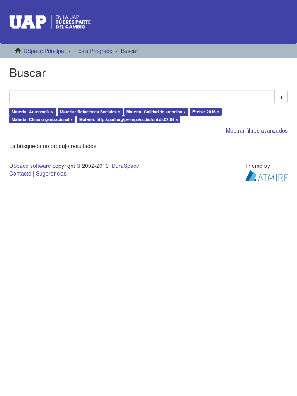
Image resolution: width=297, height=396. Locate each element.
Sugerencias (51, 173)
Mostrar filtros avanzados (257, 130)
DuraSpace (125, 165)
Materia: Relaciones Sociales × (90, 111)
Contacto (20, 173)
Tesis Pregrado (94, 51)
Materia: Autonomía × (32, 111)
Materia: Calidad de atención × (156, 111)
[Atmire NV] (266, 174)
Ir (281, 97)
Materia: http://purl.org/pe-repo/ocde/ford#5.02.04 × (128, 119)
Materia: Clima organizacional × (42, 119)
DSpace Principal (44, 51)
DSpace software (30, 165)
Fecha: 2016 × (205, 111)
